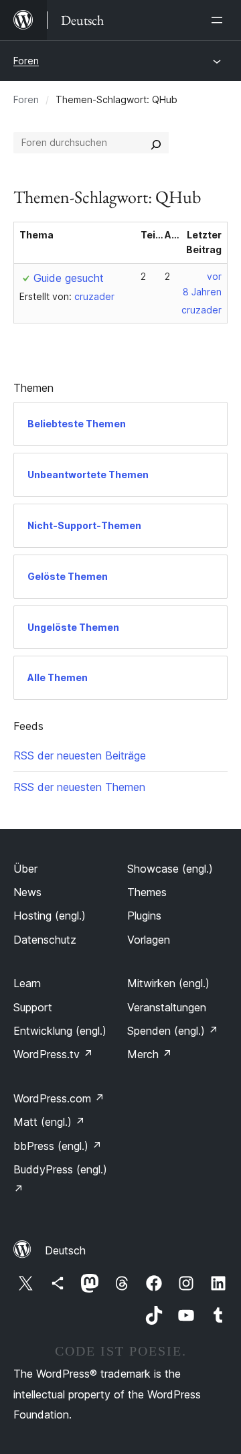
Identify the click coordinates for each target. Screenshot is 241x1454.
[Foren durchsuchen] (156, 142)
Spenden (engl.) (172, 1030)
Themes (147, 892)
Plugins (144, 915)
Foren (26, 60)
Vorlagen (148, 939)
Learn (27, 983)
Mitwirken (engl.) (168, 983)
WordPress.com (58, 1098)
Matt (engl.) (49, 1122)
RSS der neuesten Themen (79, 787)
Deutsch (65, 1250)
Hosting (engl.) (49, 915)
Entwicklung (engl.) (59, 1030)
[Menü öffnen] (219, 20)
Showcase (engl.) (170, 868)
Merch (149, 1054)
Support (32, 1007)
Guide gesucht (68, 278)
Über (25, 868)
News (27, 892)
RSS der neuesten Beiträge (79, 755)
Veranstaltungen (166, 1007)
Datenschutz (44, 939)
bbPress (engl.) (57, 1146)
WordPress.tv (53, 1054)
